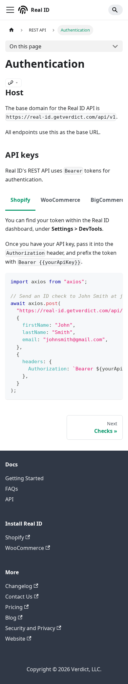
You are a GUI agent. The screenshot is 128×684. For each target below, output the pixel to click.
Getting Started (24, 478)
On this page (25, 46)
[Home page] (11, 30)
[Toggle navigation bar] (10, 10)
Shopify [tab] (20, 199)
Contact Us (18, 596)
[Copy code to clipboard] (114, 281)
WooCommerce (24, 548)
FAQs (11, 488)
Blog (10, 617)
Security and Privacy (30, 628)
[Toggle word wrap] (102, 281)
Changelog (18, 586)
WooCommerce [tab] (60, 199)
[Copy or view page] (13, 83)
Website (15, 638)
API (9, 499)
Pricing (14, 607)
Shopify (14, 537)
